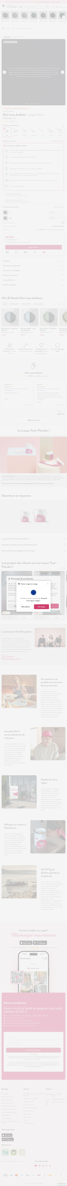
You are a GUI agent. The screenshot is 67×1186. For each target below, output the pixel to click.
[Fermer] (48, 584)
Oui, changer (41, 607)
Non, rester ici (25, 607)
